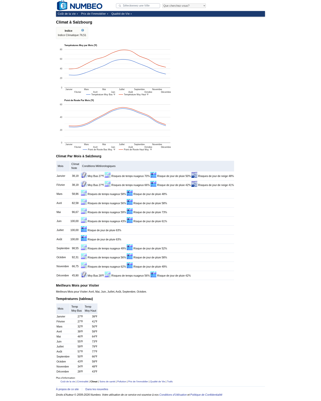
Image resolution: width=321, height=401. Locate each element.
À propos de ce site (67, 389)
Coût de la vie (67, 13)
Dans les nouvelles (96, 389)
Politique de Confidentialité (206, 394)
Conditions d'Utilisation (173, 394)
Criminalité (82, 381)
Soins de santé (107, 381)
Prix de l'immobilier (93, 13)
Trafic (170, 381)
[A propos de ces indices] (83, 30)
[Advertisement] (240, 39)
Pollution (121, 381)
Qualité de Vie (120, 13)
